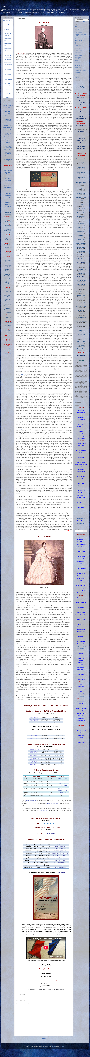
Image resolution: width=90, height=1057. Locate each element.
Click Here (61, 872)
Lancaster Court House (60, 850)
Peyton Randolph (34, 717)
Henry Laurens (33, 735)
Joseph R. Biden (78, 72)
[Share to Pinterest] (24, 994)
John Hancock (33, 722)
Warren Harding (78, 58)
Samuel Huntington (33, 738)
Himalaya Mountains (81, 523)
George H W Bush (78, 53)
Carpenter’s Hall (64, 843)
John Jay (33, 737)
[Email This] (19, 994)
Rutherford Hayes (78, 43)
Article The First (78, 74)
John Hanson (33, 754)
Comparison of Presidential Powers (80, 35)
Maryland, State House (60, 857)
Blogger (62, 1046)
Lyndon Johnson (78, 50)
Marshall (82, 656)
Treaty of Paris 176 (7, 139)
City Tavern (55, 843)
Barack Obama (78, 57)
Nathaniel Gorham (33, 761)
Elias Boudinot (34, 755)
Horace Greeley (25, 455)
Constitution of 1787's (43, 810)
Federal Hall (60, 864)
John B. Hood (23, 374)
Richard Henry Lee (34, 758)
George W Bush (78, 67)
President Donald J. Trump (80, 70)
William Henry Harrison (80, 40)
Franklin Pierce (78, 62)
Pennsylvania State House (60, 845)
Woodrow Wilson (78, 48)
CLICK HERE (50, 833)
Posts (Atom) (23, 1041)
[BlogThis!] (20, 994)
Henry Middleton (34, 719)
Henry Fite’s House (60, 846)
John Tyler (77, 60)
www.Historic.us (48, 986)
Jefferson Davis (78, 42)
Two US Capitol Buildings (60, 867)
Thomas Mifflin (34, 757)
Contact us (30, 934)
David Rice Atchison (79, 68)
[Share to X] (22, 994)
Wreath (76, 26)
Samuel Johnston (33, 751)
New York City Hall (60, 860)
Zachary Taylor (78, 38)
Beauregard (20, 429)
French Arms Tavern (60, 858)
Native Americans (81, 518)
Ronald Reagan (78, 52)
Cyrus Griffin (33, 764)
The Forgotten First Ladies (80, 37)
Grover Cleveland (78, 47)
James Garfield (78, 63)
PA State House (64, 853)
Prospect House (57, 855)
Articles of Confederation (30, 800)
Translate (84, 21)
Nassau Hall (65, 855)
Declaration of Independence (8, 116)
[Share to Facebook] (23, 994)
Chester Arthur (78, 45)
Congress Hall (60, 865)
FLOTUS (77, 77)
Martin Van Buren (78, 65)
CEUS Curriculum (78, 32)
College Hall (55, 853)
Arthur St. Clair (34, 763)
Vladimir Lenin (81, 485)
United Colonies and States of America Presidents (81, 30)
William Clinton (78, 55)
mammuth (54, 1046)
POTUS (3, 6)
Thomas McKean (33, 752)
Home (44, 1038)
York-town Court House (60, 852)
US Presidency (78, 28)
